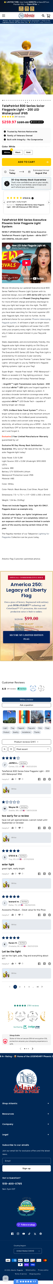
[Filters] (11, 749)
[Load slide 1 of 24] (50, 100)
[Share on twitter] (44, 779)
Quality (15, 732)
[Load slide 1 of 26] (27, 102)
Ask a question (26, 705)
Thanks (37, 732)
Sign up (27, 1168)
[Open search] (4, 749)
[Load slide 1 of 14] (29, 100)
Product (6, 732)
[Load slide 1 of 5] (11, 100)
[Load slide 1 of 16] (34, 100)
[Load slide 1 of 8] (17, 100)
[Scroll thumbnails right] (48, 717)
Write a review (26, 699)
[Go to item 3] (37, 716)
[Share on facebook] (39, 780)
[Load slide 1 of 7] (15, 100)
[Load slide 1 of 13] (27, 100)
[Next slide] (32, 1049)
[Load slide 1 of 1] (3, 100)
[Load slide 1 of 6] (13, 100)
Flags (47, 728)
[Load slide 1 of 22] (46, 100)
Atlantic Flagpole (17, 1270)
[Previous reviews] (4, 202)
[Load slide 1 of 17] (36, 100)
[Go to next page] (43, 987)
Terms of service (21, 1274)
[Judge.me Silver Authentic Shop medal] (39, 1016)
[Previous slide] (21, 1049)
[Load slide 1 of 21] (44, 100)
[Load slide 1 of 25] (25, 102)
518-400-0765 (12, 1183)
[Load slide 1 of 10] (21, 100)
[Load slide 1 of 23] (48, 100)
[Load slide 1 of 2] (5, 100)
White (7, 152)
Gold (28, 152)
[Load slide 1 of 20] (42, 100)
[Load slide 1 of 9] (19, 100)
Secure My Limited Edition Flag (26, 637)
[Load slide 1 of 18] (38, 100)
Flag (12, 728)
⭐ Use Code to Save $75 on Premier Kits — (26, 3)
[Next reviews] (49, 202)
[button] (3, 16)
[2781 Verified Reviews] (26, 1217)
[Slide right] (50, 64)
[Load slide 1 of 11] (23, 100)
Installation (26, 732)
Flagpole (21, 728)
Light (5, 728)
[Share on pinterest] (49, 779)
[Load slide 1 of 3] (7, 100)
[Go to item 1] (9, 716)
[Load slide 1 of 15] (31, 100)
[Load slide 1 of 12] (25, 100)
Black (18, 152)
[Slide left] (3, 64)
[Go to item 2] (23, 716)
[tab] (25, 1049)
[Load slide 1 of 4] (9, 100)
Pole (40, 728)
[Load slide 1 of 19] (40, 100)
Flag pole (31, 728)
